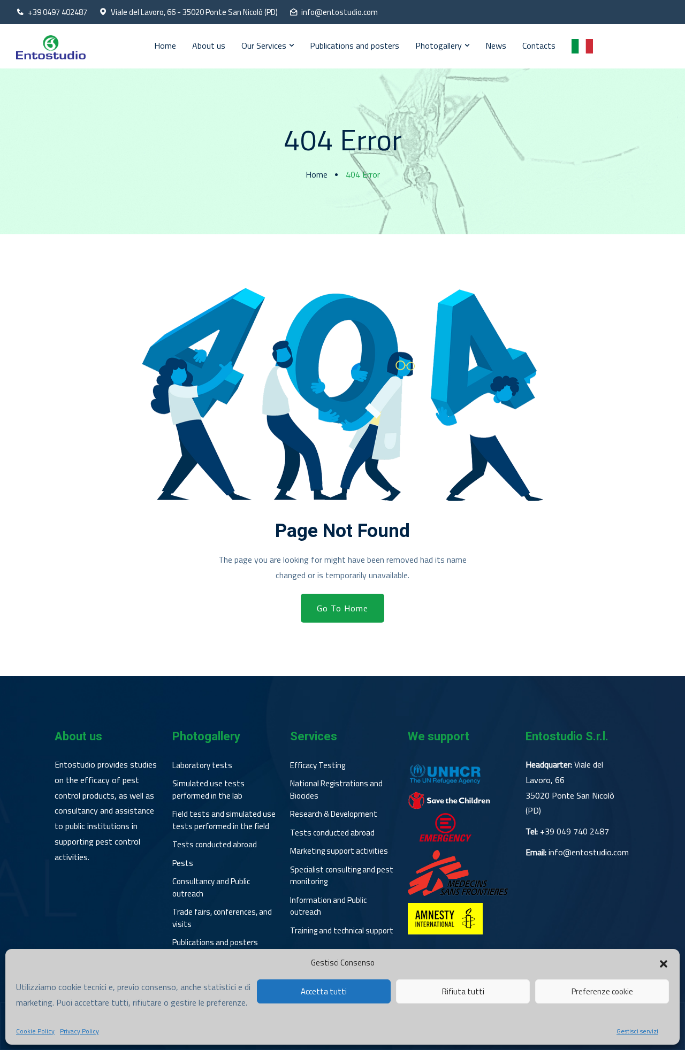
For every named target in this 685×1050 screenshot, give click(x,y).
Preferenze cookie (602, 991)
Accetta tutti (324, 991)
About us (208, 45)
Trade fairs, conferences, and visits (222, 918)
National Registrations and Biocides (336, 790)
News (495, 45)
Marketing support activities (339, 851)
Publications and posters (354, 45)
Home (165, 45)
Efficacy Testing (317, 765)
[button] (663, 962)
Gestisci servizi (637, 1031)
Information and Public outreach (328, 906)
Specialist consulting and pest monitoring (341, 876)
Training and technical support (341, 931)
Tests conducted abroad (214, 844)
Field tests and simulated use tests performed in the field (224, 820)
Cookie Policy (35, 1031)
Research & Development (333, 814)
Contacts (538, 45)
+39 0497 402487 (57, 12)
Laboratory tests (202, 765)
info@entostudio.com (339, 12)
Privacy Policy (79, 1031)
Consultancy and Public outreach (211, 888)
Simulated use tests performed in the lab (208, 790)
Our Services (263, 45)
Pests (182, 863)
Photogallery (438, 45)
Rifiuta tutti (463, 991)
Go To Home (342, 608)
